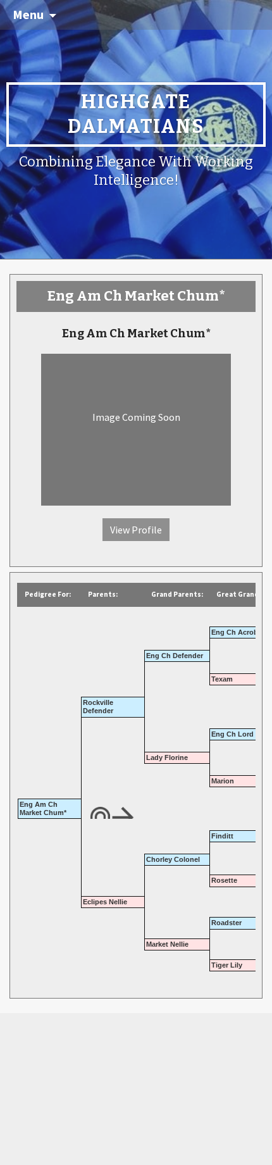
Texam (222, 679)
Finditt (222, 836)
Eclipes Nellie (105, 902)
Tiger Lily (226, 965)
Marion (222, 781)
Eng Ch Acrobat (237, 632)
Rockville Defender (98, 706)
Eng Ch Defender (174, 655)
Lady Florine (167, 757)
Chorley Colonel (173, 859)
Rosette (224, 880)
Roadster (226, 922)
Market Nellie (167, 944)
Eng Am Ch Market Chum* (43, 808)
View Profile (136, 529)
